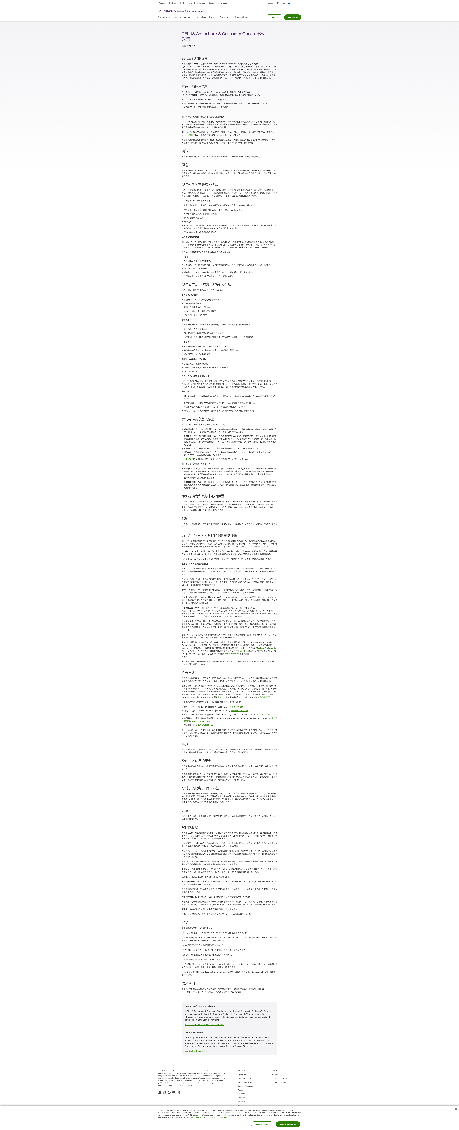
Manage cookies (262, 1124)
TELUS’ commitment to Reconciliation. (178, 1085)
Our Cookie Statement (195, 1050)
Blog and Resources (245, 1086)
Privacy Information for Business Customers (204, 1024)
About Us (241, 1097)
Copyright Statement (280, 1078)
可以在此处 (190, 135)
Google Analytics (231, 653)
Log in (282, 3)
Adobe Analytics (265, 648)
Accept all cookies (288, 1124)
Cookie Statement (197, 1117)
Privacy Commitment (218, 1117)
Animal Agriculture (245, 1082)
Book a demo (292, 17)
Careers (241, 1090)
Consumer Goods (244, 1078)
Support (271, 3)
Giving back (242, 1101)
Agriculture (242, 1074)
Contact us (274, 17)
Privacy (275, 1074)
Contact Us (242, 1093)
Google (243, 650)
